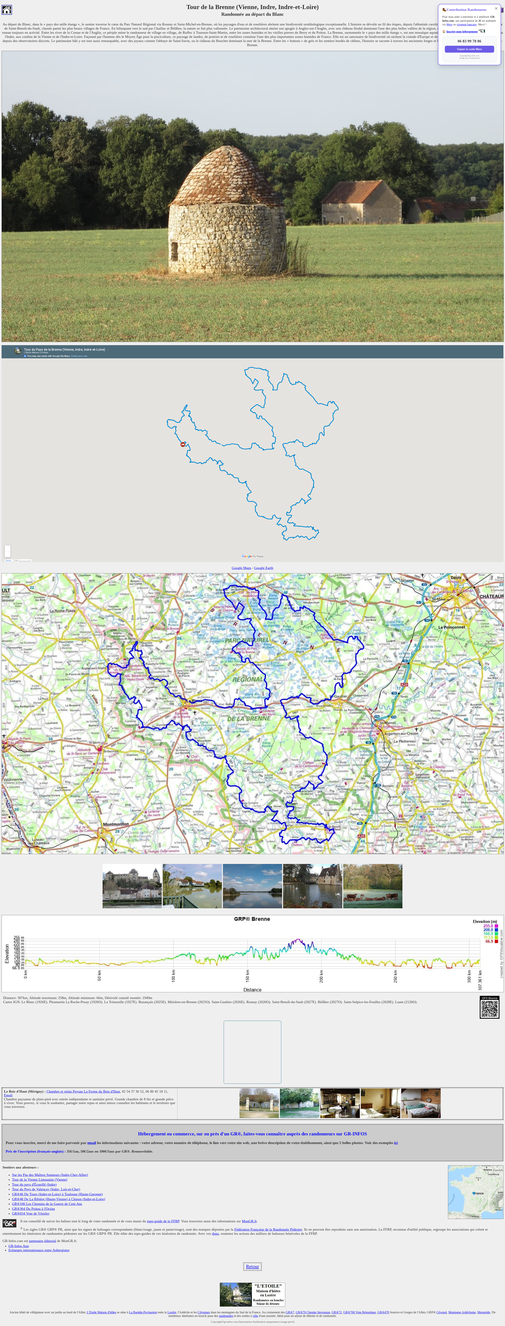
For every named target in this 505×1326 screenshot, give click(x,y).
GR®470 (383, 1312)
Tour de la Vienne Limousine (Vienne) (39, 1180)
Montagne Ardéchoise (462, 1312)
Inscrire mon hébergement (462, 31)
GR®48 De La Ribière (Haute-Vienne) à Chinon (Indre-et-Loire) (58, 1199)
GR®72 (337, 1312)
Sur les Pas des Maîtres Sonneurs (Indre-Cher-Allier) (50, 1175)
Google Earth (263, 568)
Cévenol (441, 1312)
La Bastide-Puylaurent (143, 1312)
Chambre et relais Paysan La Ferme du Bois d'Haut (83, 1091)
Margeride (483, 1312)
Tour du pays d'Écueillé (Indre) (34, 1184)
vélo (255, 1316)
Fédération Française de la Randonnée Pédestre (268, 1229)
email (91, 1143)
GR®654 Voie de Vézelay (31, 1213)
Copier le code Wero (469, 49)
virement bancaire (467, 24)
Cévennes (204, 1312)
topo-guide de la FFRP (163, 1221)
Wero (449, 24)
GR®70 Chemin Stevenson (313, 1312)
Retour (252, 1266)
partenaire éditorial (42, 1241)
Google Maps (241, 568)
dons (215, 1234)
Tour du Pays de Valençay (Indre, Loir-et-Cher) (46, 1189)
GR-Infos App (18, 1246)
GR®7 (290, 1312)
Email (8, 1095)
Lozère (171, 1312)
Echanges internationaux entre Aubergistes (38, 1250)
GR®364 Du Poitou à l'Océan (33, 1209)
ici (396, 1143)
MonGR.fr (249, 1221)
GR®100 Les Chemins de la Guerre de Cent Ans (47, 1204)
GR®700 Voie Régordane (359, 1312)
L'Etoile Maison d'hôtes (101, 1312)
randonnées (226, 1316)
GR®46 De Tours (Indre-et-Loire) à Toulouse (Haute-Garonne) (57, 1194)
